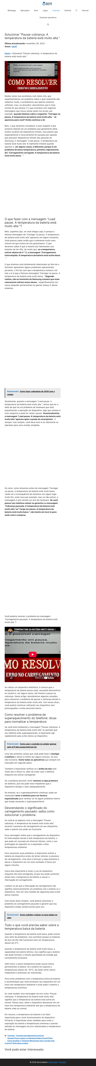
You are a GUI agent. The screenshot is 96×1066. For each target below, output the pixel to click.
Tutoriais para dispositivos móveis (30, 1036)
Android (67, 10)
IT (76, 10)
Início (7, 53)
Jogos (45, 10)
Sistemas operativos (48, 17)
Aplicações (25, 10)
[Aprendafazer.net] (47, 3)
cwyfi (14, 46)
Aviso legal (53, 1062)
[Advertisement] (33, 176)
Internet (85, 10)
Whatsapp (12, 10)
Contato (62, 1062)
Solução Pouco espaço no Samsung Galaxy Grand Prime (30, 1038)
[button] (48, 24)
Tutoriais (56, 10)
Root (36, 10)
